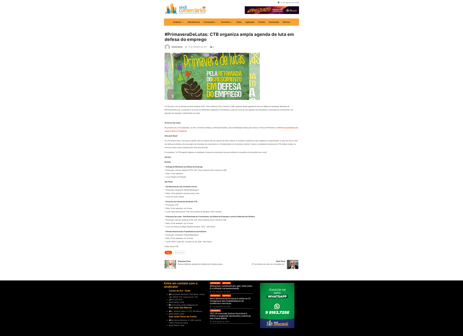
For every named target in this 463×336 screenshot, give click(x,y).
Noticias (226, 283)
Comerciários (177, 47)
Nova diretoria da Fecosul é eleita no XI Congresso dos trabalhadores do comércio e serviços (230, 301)
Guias (239, 22)
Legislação (250, 22)
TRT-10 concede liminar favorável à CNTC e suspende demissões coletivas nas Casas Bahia (230, 316)
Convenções (209, 22)
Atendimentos (194, 22)
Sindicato (177, 22)
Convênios (225, 22)
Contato (261, 22)
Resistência (179, 252)
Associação (274, 22)
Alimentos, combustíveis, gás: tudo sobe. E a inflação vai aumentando (231, 287)
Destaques (215, 283)
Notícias (286, 22)
